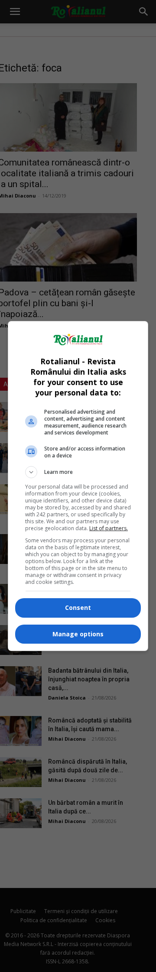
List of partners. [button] (108, 528)
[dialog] (78, 486)
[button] (78, 472)
